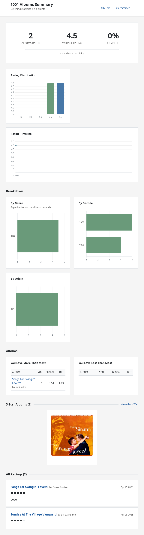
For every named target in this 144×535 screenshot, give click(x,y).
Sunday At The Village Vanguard (34, 514)
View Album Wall (129, 404)
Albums (105, 8)
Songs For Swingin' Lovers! (29, 487)
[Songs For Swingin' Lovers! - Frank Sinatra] (72, 435)
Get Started (123, 8)
